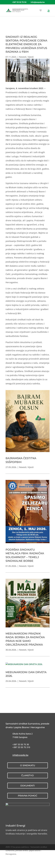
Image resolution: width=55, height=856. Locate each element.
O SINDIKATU (27, 765)
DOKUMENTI (27, 785)
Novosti (22, 56)
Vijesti (31, 56)
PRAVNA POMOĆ (27, 795)
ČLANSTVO (27, 775)
